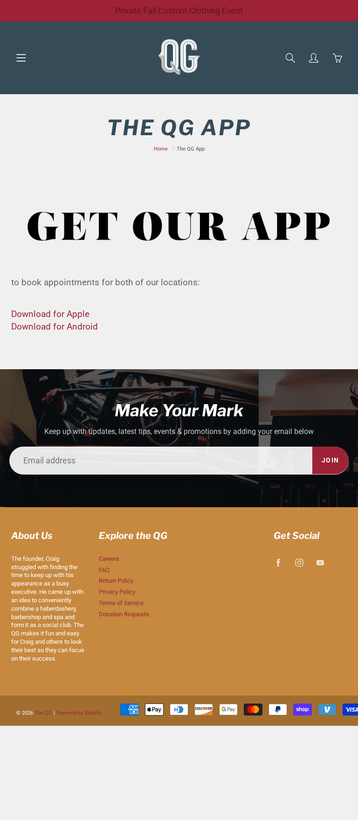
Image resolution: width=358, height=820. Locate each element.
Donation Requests (124, 614)
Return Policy (116, 580)
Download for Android (54, 326)
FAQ (104, 569)
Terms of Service (121, 602)
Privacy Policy (117, 591)
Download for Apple (50, 314)
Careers (109, 558)
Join (330, 460)
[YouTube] (320, 563)
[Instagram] (299, 563)
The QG (43, 713)
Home (161, 149)
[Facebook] (278, 563)
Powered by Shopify (79, 713)
